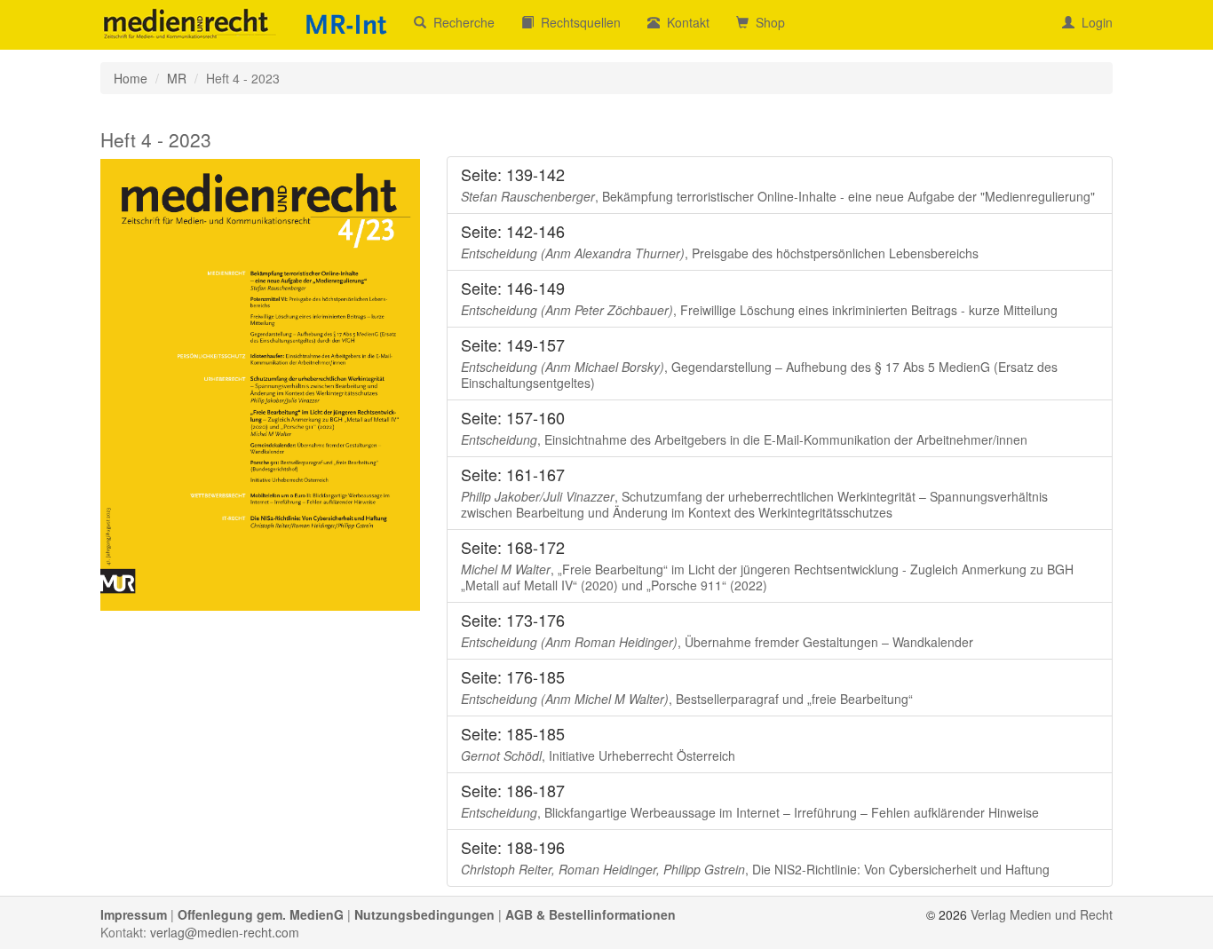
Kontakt (685, 22)
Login (1093, 22)
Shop (767, 22)
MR (176, 78)
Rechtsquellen (577, 22)
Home (130, 78)
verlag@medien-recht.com (224, 932)
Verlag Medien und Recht (1042, 914)
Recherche (460, 22)
